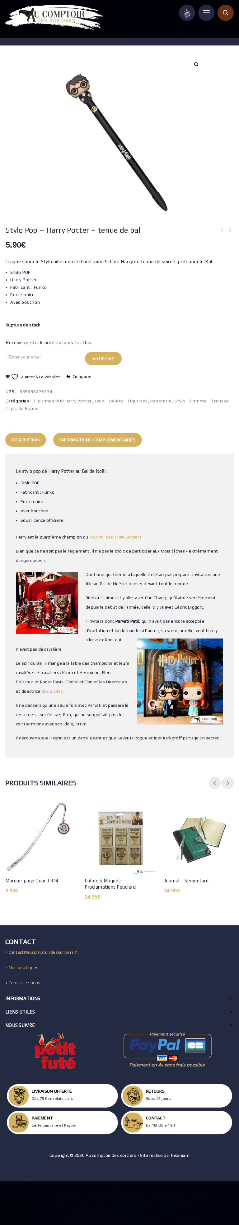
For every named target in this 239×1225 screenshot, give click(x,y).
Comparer (82, 376)
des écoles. (52, 691)
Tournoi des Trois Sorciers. (116, 536)
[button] (195, 64)
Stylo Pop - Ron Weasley (221, 230)
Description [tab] (26, 439)
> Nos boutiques (22, 967)
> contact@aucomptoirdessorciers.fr (41, 952)
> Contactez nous (22, 982)
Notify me (103, 359)
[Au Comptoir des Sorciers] (54, 17)
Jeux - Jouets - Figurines (121, 400)
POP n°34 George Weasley (229, 230)
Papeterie (160, 400)
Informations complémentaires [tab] (97, 439)
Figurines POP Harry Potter (63, 400)
